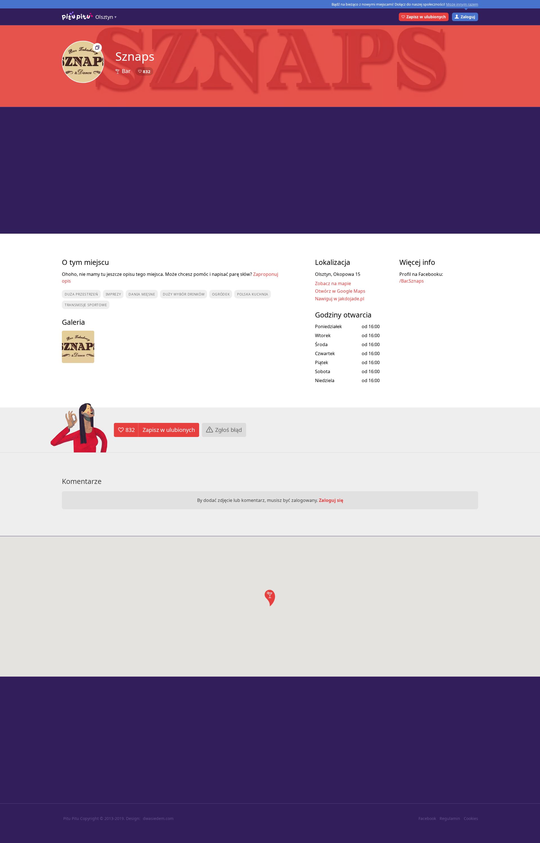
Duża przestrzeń (81, 294)
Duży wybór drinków (184, 294)
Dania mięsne (142, 294)
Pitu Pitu (71, 818)
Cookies (471, 818)
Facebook (427, 818)
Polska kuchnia (252, 294)
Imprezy (113, 294)
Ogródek (221, 294)
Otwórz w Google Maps (340, 291)
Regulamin (450, 818)
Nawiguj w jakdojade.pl (339, 299)
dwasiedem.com (158, 818)
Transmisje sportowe (86, 305)
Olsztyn (104, 16)
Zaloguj (468, 16)
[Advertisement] (270, 170)
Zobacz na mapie (333, 283)
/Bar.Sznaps (411, 281)
